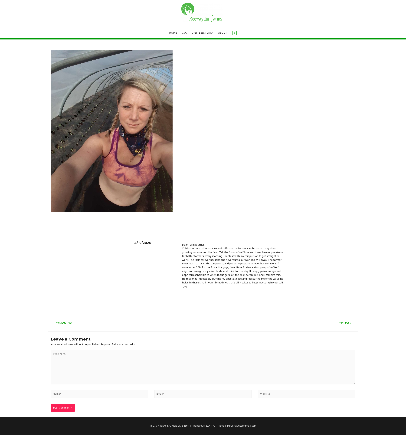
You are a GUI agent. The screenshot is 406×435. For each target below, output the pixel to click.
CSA (184, 32)
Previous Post (62, 322)
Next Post (346, 322)
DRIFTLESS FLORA (202, 32)
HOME (173, 32)
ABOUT (222, 32)
